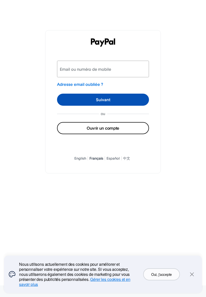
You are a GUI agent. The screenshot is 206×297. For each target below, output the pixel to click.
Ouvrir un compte (103, 128)
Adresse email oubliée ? (80, 84)
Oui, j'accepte (161, 274)
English (80, 158)
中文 (126, 158)
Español (113, 158)
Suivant (103, 99)
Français (96, 158)
